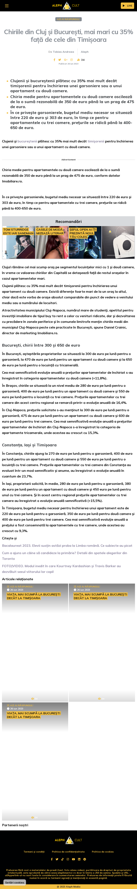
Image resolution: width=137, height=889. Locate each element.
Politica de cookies (103, 851)
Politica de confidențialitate (68, 851)
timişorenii (96, 141)
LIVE (129, 5)
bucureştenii (28, 141)
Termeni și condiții (34, 851)
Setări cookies (14, 882)
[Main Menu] (7, 6)
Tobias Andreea (63, 51)
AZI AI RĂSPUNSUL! (68, 19)
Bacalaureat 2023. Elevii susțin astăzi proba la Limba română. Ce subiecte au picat (67, 545)
